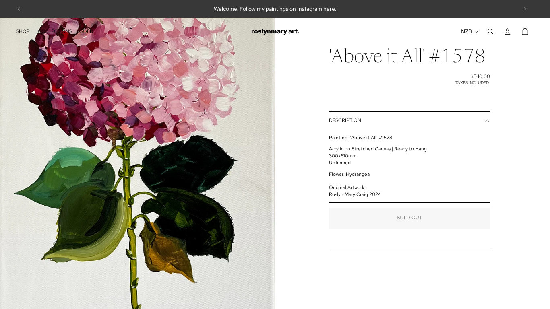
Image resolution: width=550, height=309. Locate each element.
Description (345, 120)
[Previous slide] (19, 9)
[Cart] (525, 31)
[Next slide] (525, 9)
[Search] (490, 31)
